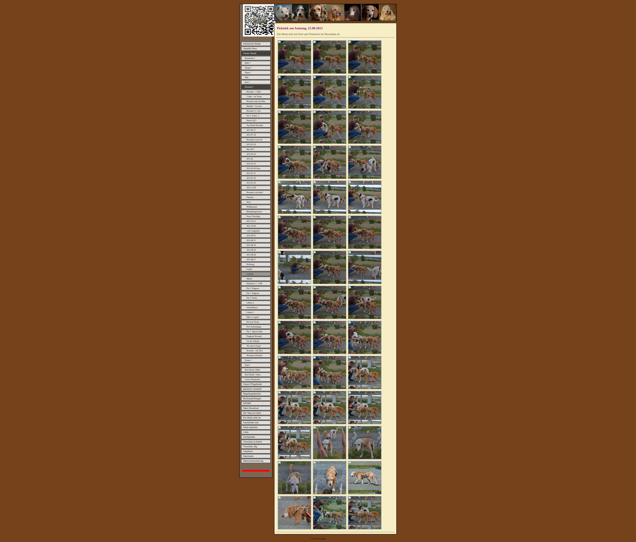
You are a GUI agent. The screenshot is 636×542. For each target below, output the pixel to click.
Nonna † (248, 360)
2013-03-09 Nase (253, 168)
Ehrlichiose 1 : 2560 (254, 283)
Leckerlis (250, 274)
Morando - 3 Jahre (253, 92)
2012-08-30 (251, 245)
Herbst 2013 (251, 120)
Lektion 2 (250, 303)
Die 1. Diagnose (252, 293)
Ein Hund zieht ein (252, 418)
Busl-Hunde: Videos (253, 375)
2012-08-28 (251, 255)
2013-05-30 (251, 144)
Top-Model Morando (254, 125)
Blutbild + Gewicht (254, 106)
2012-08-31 (251, 240)
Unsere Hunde (249, 53)
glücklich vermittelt (252, 389)
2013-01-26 (251, 178)
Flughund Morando (254, 336)
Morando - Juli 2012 (254, 351)
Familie (249, 269)
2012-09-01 (251, 235)
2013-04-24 (251, 154)
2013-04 (249, 159)
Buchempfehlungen (252, 398)
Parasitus (250, 197)
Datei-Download (251, 408)
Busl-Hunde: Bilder (252, 370)
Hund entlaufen (250, 427)
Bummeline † (250, 58)
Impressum (248, 456)
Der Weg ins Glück (252, 413)
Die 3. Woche (251, 298)
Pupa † (247, 365)
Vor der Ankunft (252, 341)
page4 (323, 539)
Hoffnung (250, 264)
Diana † (248, 72)
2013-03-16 (251, 164)
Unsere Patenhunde (252, 379)
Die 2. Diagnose (252, 288)
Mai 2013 (250, 149)
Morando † (249, 87)
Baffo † (248, 63)
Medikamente (251, 207)
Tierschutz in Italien (252, 441)
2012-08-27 (251, 259)
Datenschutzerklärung (253, 461)
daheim (249, 279)
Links (245, 432)
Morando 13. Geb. (253, 111)
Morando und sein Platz (255, 101)
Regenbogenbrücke (252, 394)
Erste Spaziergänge (253, 327)
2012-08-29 (251, 250)
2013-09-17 (251, 130)
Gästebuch (248, 451)
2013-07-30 (251, 135)
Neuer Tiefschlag (253, 216)
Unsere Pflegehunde (252, 384)
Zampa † (248, 68)
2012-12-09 (251, 188)
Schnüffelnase (252, 307)
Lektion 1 (250, 312)
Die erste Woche (252, 322)
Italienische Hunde (252, 43)
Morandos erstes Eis (254, 140)
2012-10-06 (251, 226)
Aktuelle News (250, 48)
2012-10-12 (251, 221)
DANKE (247, 403)
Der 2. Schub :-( (252, 116)
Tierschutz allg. (250, 446)
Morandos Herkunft (254, 355)
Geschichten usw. (251, 422)
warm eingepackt (253, 231)
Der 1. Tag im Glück (254, 331)
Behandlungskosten (254, 211)
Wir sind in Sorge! (253, 346)
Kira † (247, 82)
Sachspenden (249, 437)
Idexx (248, 202)
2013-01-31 (251, 173)
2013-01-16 (251, 183)
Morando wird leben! (254, 192)
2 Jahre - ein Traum (254, 96)
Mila (246, 77)
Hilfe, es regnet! (252, 317)
